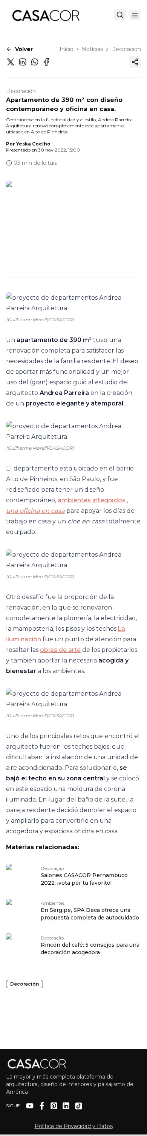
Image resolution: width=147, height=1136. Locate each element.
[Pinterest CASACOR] (54, 1106)
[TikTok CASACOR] (78, 1106)
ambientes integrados (92, 500)
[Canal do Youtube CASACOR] (30, 1106)
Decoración (126, 49)
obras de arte (60, 649)
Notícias (92, 49)
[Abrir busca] (120, 14)
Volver (24, 49)
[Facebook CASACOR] (42, 1106)
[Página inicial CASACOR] (45, 15)
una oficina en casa (35, 510)
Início (67, 49)
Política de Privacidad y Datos (74, 1126)
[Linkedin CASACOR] (66, 1106)
